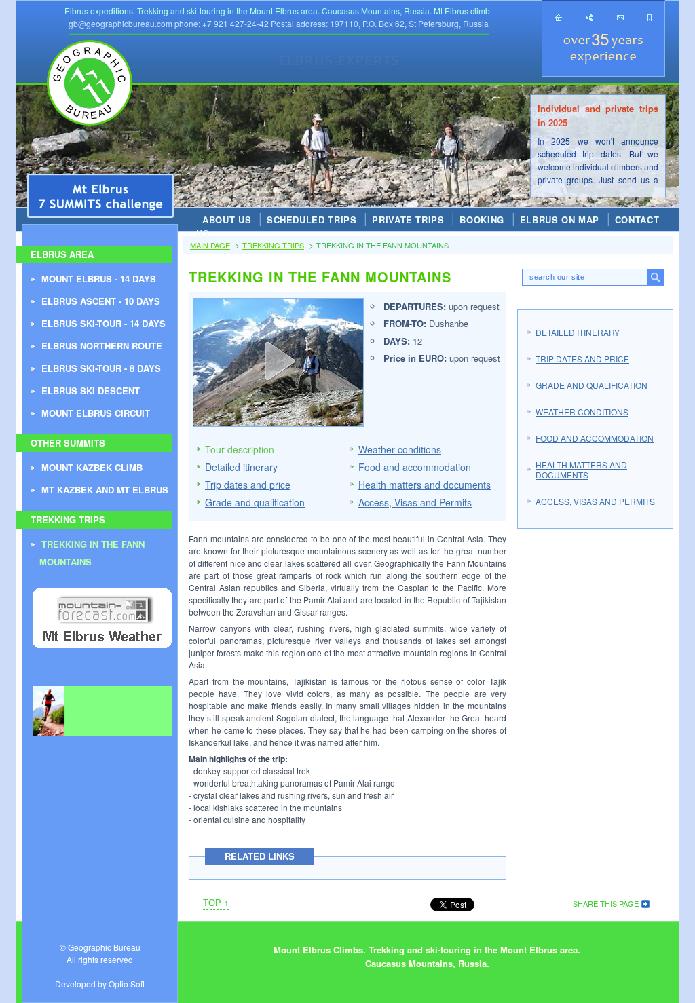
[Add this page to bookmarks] (649, 17)
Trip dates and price (247, 484)
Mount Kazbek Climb (92, 467)
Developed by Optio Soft (100, 983)
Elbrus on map (559, 219)
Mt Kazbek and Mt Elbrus (104, 489)
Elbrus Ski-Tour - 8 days (101, 368)
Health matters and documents (424, 484)
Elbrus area (62, 254)
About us (226, 219)
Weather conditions (399, 449)
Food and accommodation (414, 467)
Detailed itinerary (241, 467)
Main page (210, 245)
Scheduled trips (312, 219)
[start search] (655, 277)
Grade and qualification (255, 502)
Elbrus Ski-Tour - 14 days (103, 323)
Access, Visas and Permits (415, 502)
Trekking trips (68, 519)
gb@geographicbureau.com (120, 23)
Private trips (408, 219)
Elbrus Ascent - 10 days (100, 301)
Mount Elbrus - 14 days (98, 278)
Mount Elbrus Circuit (95, 412)
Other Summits (68, 442)
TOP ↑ (216, 903)
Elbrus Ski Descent (90, 390)
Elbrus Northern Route (101, 345)
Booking (481, 219)
